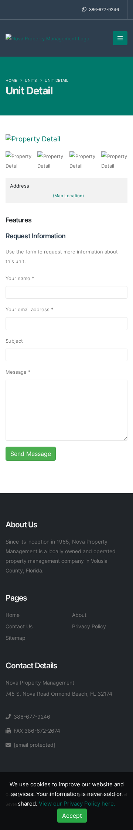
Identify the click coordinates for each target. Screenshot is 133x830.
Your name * (20, 278)
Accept (72, 815)
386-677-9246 (103, 9)
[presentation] (5, 139)
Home (11, 80)
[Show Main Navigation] (120, 38)
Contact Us (19, 626)
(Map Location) (68, 195)
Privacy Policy (89, 626)
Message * (18, 372)
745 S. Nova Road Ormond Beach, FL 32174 (59, 693)
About (79, 615)
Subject (14, 341)
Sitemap (15, 638)
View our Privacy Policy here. (77, 803)
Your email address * (30, 309)
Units (31, 80)
